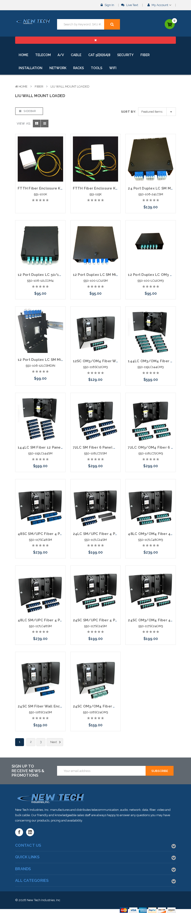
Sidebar (29, 111)
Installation (30, 68)
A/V (61, 55)
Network (57, 68)
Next (54, 742)
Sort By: (128, 111)
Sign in (109, 5)
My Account (160, 5)
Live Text (132, 5)
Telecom (43, 55)
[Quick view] (40, 148)
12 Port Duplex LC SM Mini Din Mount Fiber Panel (61, 360)
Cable (76, 55)
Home (23, 55)
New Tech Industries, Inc (43, 900)
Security (125, 55)
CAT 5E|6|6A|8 (99, 55)
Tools (96, 68)
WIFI (112, 68)
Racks (78, 68)
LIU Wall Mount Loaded (70, 86)
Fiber (145, 55)
